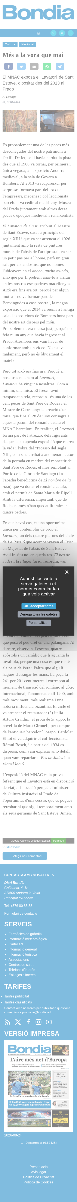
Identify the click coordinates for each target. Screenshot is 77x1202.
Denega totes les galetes (38, 614)
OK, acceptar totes (38, 606)
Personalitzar (38, 623)
